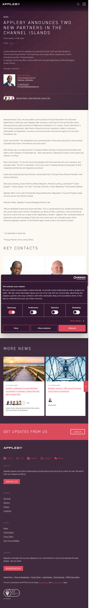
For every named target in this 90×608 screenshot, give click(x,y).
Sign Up (77, 432)
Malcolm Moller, (22, 98)
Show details (75, 321)
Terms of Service (57, 583)
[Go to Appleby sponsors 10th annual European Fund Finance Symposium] (66, 369)
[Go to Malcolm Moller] (23, 270)
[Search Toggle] (78, 4)
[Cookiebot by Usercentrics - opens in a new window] (75, 278)
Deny (16, 328)
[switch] (33, 312)
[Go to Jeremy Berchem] (66, 270)
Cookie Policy (8, 577)
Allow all (72, 328)
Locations (7, 511)
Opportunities (13, 568)
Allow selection (44, 328)
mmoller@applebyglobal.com (29, 87)
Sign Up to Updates (11, 541)
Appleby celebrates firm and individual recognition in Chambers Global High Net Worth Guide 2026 (22, 391)
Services (7, 498)
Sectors (7, 503)
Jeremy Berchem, (34, 98)
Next (86, 386)
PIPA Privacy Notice (72, 577)
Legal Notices (47, 577)
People (6, 507)
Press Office (8, 536)
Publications (9, 532)
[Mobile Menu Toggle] (84, 4)
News (6, 17)
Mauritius (21, 80)
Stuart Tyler (45, 98)
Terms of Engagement (22, 577)
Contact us (12, 482)
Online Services (59, 577)
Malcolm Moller (24, 75)
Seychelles (29, 80)
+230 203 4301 (24, 84)
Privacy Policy (36, 577)
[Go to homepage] (11, 4)
